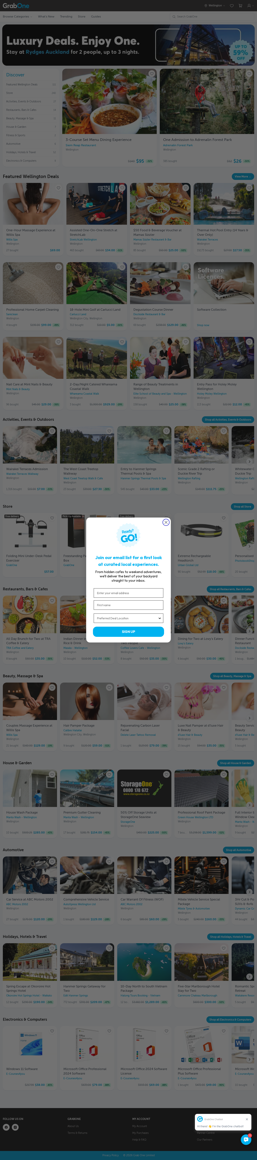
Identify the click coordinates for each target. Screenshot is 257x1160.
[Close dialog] (166, 522)
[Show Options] (160, 618)
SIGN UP (128, 631)
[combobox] (127, 618)
